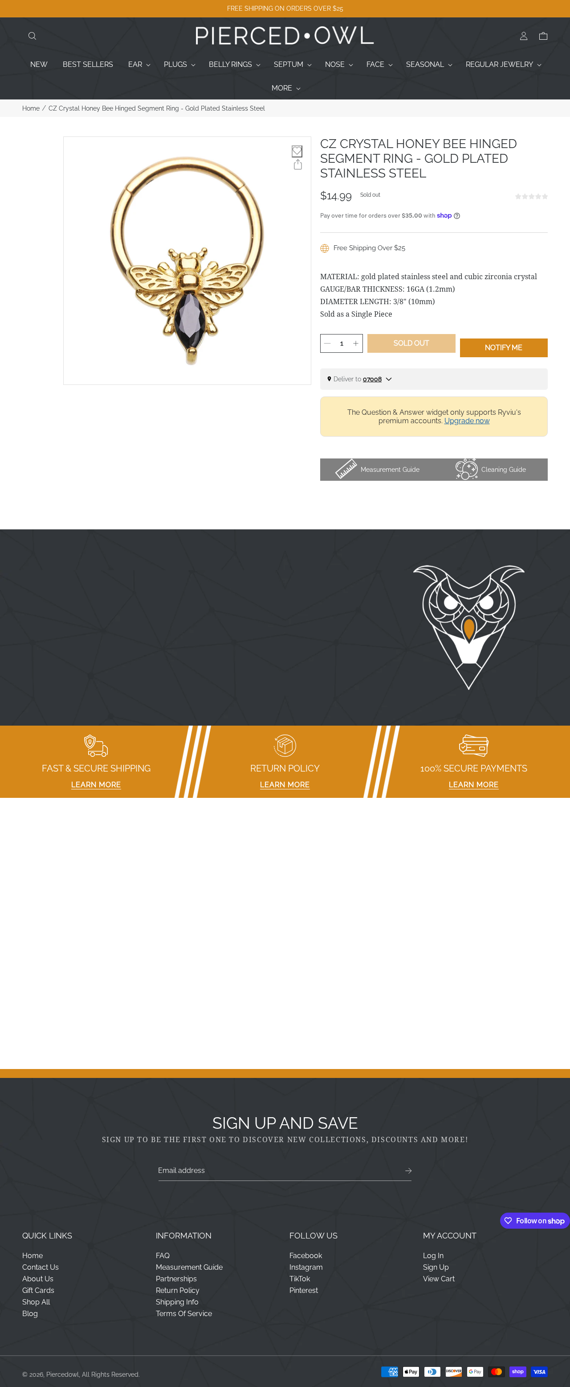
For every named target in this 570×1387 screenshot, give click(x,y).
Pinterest (303, 1290)
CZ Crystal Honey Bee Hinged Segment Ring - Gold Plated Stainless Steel (157, 108)
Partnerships (176, 1279)
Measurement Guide (189, 1267)
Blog (30, 1313)
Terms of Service (184, 1313)
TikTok (299, 1279)
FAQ (163, 1255)
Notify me (503, 347)
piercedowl (62, 1374)
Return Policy (178, 1290)
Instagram (306, 1267)
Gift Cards (38, 1290)
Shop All (36, 1302)
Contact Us (40, 1267)
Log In (433, 1255)
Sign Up (436, 1267)
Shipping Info (177, 1302)
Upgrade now (467, 421)
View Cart (439, 1279)
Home (31, 108)
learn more (96, 784)
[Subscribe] (408, 1170)
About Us (37, 1279)
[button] (32, 36)
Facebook (305, 1255)
